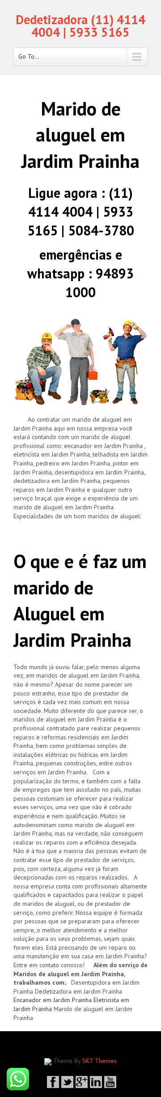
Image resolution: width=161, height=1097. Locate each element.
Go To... (28, 56)
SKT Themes (99, 1061)
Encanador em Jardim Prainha (52, 1000)
